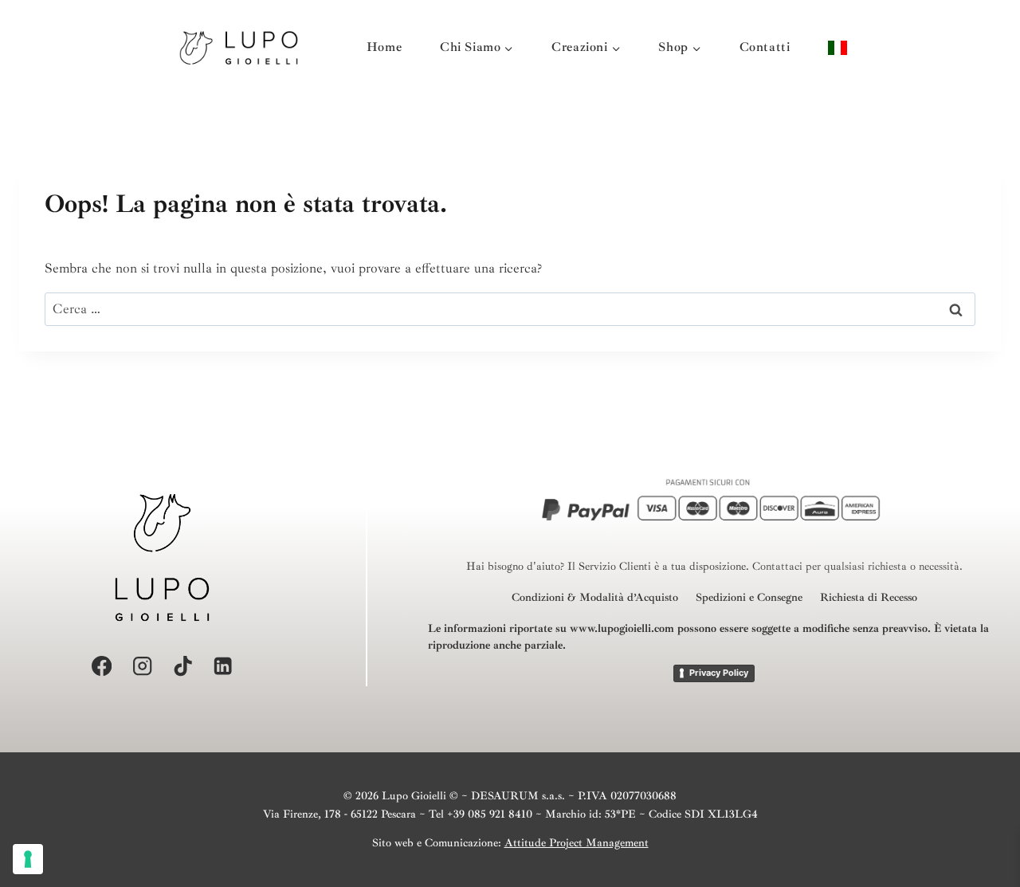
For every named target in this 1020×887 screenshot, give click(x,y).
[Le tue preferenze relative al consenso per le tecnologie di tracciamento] (28, 859)
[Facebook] (101, 666)
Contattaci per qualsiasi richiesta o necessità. (857, 566)
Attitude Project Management (576, 843)
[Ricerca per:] (510, 308)
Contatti (765, 47)
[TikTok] (183, 666)
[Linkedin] (223, 666)
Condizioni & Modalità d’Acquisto (595, 597)
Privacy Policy (718, 672)
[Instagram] (142, 666)
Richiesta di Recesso (868, 597)
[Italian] (837, 47)
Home (384, 47)
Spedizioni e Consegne (749, 597)
